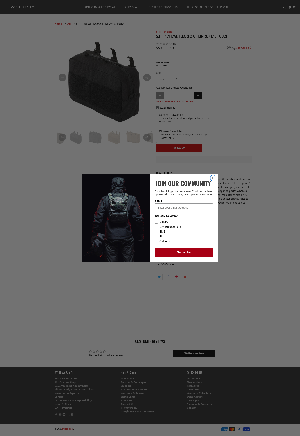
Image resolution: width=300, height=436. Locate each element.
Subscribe (184, 252)
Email (158, 200)
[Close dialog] (213, 178)
